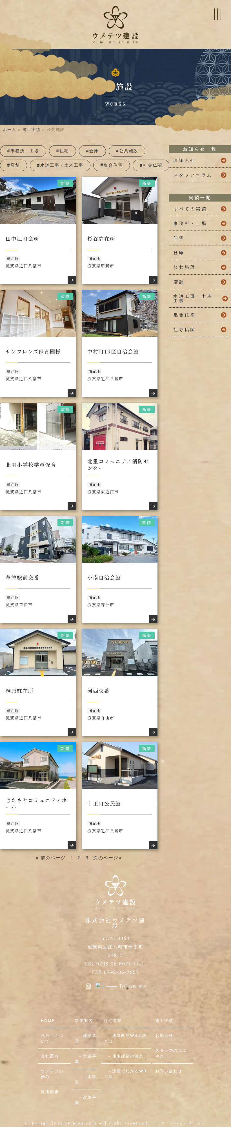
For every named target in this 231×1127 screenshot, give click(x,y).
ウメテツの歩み (52, 1074)
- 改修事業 (86, 1100)
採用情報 (50, 1091)
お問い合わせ (168, 1071)
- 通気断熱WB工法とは (125, 1038)
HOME (48, 1020)
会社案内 (50, 1056)
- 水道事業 (86, 1059)
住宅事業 (113, 1020)
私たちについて (52, 1038)
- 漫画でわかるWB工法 (125, 1074)
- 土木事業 (86, 1079)
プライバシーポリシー (183, 1123)
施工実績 (32, 129)
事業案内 (84, 1020)
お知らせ (164, 1035)
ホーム (9, 129)
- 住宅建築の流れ (124, 1056)
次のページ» (107, 857)
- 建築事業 (86, 1038)
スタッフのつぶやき (171, 1053)
